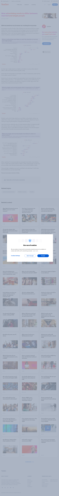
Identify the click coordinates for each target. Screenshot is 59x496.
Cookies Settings (15, 255)
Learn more (35, 250)
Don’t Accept (30, 255)
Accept (43, 255)
